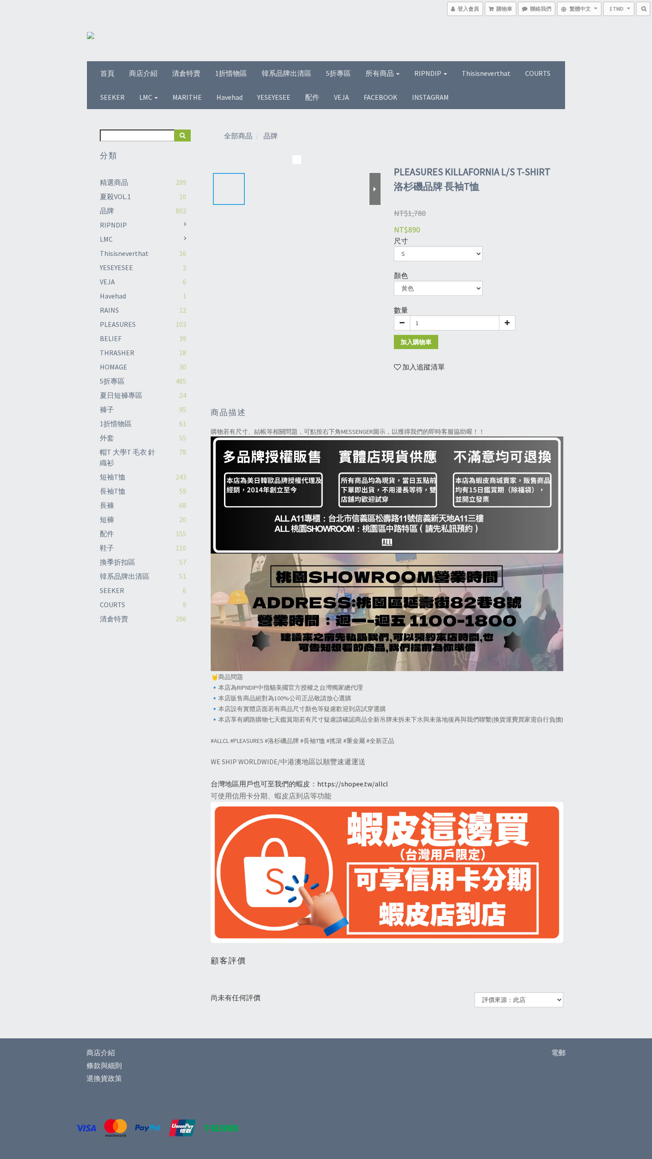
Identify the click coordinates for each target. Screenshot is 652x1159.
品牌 (107, 210)
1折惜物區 (231, 73)
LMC (146, 97)
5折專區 (338, 73)
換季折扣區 (117, 562)
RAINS (109, 310)
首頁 (107, 73)
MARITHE (187, 97)
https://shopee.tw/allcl (352, 783)
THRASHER (117, 352)
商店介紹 (143, 73)
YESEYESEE (274, 97)
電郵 (558, 1052)
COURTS (537, 73)
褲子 (107, 409)
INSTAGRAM (430, 97)
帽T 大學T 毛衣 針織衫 (127, 457)
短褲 (107, 519)
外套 (107, 437)
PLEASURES (118, 324)
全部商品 (238, 135)
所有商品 (380, 73)
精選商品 (114, 182)
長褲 (107, 505)
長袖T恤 (113, 491)
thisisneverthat (486, 73)
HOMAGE (113, 366)
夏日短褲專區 (121, 395)
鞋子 (107, 547)
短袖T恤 (113, 476)
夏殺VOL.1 (115, 196)
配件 (312, 97)
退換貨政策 (104, 1078)
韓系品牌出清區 (286, 73)
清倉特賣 (186, 73)
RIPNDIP (428, 73)
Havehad (229, 97)
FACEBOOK (380, 97)
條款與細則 (104, 1065)
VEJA (341, 97)
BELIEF (111, 338)
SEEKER (112, 97)
